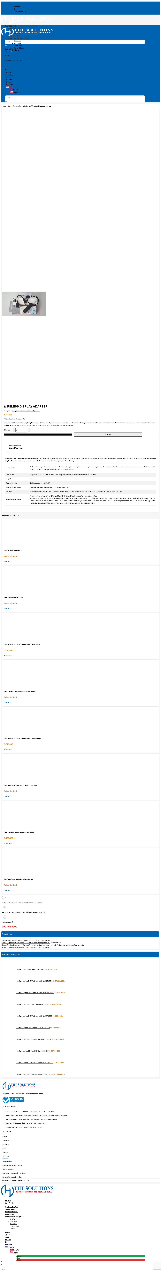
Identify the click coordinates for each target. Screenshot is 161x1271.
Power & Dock (14, 1226)
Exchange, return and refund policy (15, 1173)
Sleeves (12, 1229)
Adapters (13, 1219)
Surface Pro (10, 1209)
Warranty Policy (8, 1169)
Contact (6, 1152)
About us (6, 1140)
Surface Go (9, 1214)
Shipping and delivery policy (12, 1165)
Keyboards (13, 1221)
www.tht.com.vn (36, 1127)
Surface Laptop (11, 1207)
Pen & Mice (13, 1224)
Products (6, 1144)
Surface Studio (11, 1212)
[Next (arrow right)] (4, 1269)
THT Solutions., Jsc (21, 1181)
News (4, 1148)
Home (5, 1136)
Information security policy (12, 1177)
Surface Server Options (14, 1217)
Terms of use (7, 1161)
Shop (7, 1237)
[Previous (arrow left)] (2, 1269)
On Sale (8, 1240)
